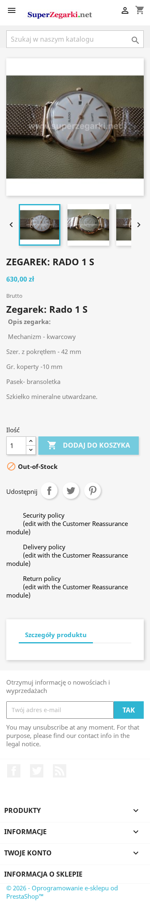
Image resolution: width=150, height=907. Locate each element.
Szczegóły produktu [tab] (56, 634)
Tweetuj (70, 490)
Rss (59, 770)
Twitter (36, 770)
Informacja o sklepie (43, 874)
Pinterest (92, 490)
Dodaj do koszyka (88, 445)
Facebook (13, 770)
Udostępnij (49, 490)
